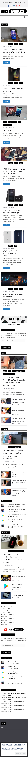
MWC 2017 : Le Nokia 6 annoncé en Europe (12, 211)
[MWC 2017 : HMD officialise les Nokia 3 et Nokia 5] (14, 236)
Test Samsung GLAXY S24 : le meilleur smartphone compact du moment (18, 410)
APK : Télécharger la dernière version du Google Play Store (17, 586)
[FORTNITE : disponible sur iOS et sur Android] (6, 578)
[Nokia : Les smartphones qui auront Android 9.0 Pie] (14, 34)
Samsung (5, 371)
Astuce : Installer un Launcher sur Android (17, 594)
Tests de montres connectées (19, 371)
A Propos (3, 728)
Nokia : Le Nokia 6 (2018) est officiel (13, 89)
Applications (15, 550)
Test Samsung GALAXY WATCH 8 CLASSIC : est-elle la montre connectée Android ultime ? (14, 381)
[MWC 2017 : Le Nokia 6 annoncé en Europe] (14, 195)
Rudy (12, 46)
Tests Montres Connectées (8, 374)
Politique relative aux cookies (12, 751)
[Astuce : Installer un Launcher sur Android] (6, 595)
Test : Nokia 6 (8, 130)
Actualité (5, 44)
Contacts (3, 731)
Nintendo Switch (17, 447)
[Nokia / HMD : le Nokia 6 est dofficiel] (14, 279)
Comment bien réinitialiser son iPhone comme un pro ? (19, 482)
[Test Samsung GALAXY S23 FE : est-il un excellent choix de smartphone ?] (6, 421)
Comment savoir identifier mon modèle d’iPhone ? (18, 473)
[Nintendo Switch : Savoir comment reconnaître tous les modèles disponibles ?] (14, 438)
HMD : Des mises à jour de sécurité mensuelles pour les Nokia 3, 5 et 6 (14, 171)
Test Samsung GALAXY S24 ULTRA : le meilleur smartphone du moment (15, 2)
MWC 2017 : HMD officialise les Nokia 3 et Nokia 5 (13, 253)
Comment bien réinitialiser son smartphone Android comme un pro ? (19, 492)
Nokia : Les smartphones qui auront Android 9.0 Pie (14, 50)
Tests (19, 122)
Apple (10, 550)
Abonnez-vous (6, 347)
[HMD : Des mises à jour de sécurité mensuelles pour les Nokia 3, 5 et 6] (14, 154)
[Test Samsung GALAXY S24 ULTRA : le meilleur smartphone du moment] (6, 402)
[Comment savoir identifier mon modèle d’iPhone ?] (6, 474)
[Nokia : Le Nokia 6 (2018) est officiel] (14, 73)
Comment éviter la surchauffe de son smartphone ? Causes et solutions (13, 558)
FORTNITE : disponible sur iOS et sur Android (18, 577)
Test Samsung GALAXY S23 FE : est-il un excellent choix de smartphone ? (18, 420)
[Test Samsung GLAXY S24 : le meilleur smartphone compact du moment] (6, 411)
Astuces (10, 447)
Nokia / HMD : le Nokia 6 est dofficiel (13, 295)
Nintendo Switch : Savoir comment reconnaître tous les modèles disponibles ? (13, 454)
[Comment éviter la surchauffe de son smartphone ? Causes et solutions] (14, 542)
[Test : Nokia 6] (14, 112)
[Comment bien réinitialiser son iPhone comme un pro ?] (6, 483)
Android (10, 44)
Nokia (21, 44)
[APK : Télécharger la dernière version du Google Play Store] (6, 587)
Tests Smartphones (7, 124)
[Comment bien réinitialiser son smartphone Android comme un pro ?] (6, 493)
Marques (16, 44)
